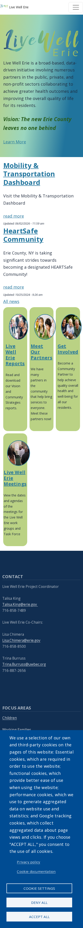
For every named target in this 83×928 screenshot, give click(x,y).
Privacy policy (28, 862)
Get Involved (68, 349)
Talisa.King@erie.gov (20, 604)
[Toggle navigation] (75, 7)
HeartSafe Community (23, 235)
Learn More (14, 142)
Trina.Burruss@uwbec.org (24, 664)
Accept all (39, 916)
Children (9, 717)
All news (11, 301)
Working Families (16, 729)
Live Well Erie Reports (15, 355)
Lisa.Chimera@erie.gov (21, 640)
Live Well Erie (18, 7)
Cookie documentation (36, 871)
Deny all (39, 902)
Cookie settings (39, 888)
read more (13, 216)
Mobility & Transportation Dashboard (29, 174)
